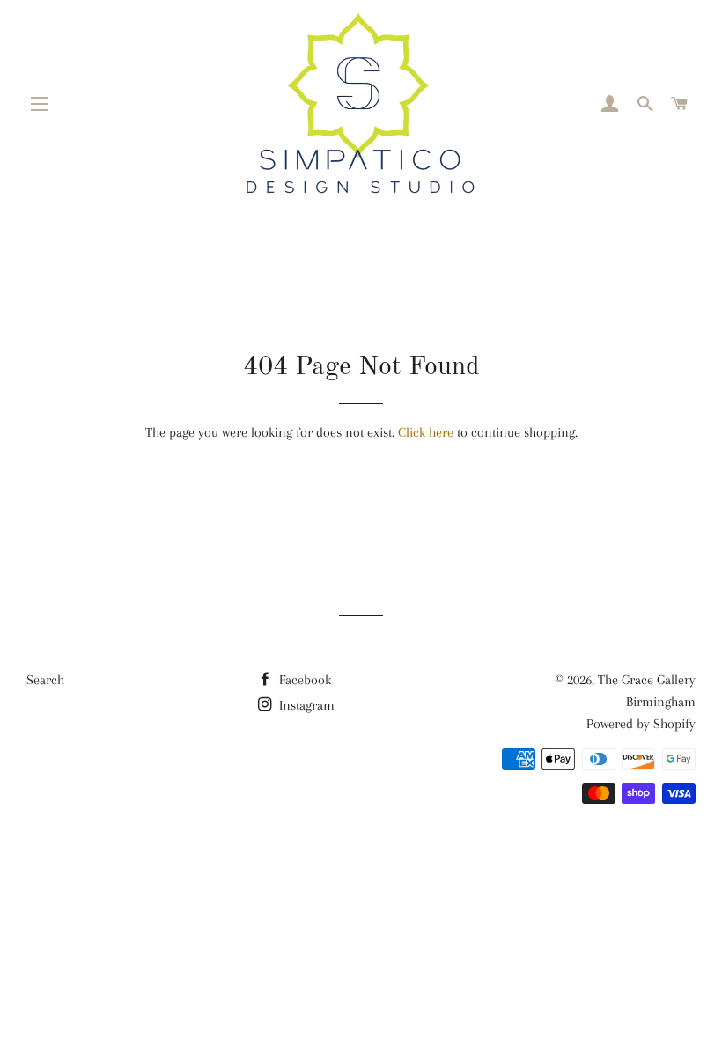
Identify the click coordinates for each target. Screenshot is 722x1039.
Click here (425, 432)
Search (45, 680)
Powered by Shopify (641, 724)
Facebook (303, 680)
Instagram (305, 705)
